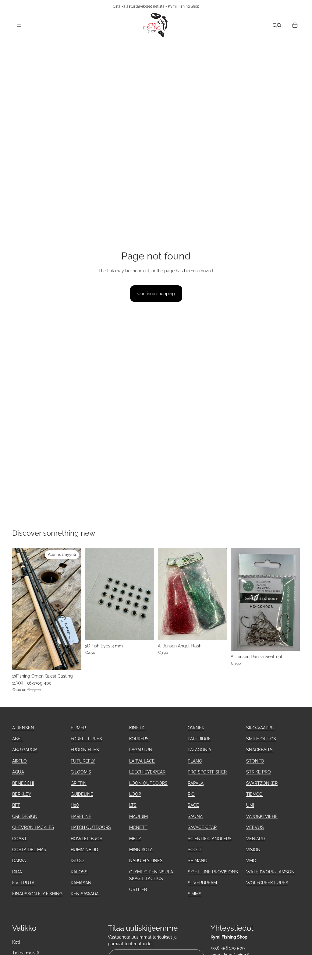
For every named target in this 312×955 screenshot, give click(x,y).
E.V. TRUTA (23, 882)
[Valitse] (217, 630)
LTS (132, 805)
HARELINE (81, 816)
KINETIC (137, 727)
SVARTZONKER (262, 783)
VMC (251, 860)
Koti (16, 942)
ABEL (17, 738)
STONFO (255, 761)
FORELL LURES (86, 738)
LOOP (135, 794)
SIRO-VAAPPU (260, 727)
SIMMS (194, 893)
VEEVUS (255, 827)
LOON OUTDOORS (148, 783)
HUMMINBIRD (84, 849)
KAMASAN (81, 882)
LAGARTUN (140, 749)
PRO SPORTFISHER (207, 772)
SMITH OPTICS (261, 738)
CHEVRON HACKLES (33, 827)
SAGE (193, 805)
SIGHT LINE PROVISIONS (213, 871)
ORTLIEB (138, 889)
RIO (191, 794)
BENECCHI (23, 783)
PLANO (195, 761)
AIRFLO (19, 761)
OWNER (196, 727)
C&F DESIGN (24, 816)
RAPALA (196, 783)
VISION (253, 849)
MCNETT (138, 827)
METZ (135, 838)
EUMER (78, 727)
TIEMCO (254, 794)
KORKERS (139, 738)
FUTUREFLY (83, 761)
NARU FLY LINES (146, 860)
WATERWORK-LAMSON (270, 871)
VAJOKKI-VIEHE (262, 816)
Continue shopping (156, 293)
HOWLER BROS (86, 838)
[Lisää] (71, 661)
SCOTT (195, 849)
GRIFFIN (79, 783)
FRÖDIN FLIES (85, 749)
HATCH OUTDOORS (91, 827)
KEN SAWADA (85, 893)
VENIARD (255, 838)
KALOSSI (79, 871)
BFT (16, 805)
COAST (19, 838)
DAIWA (19, 860)
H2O (75, 805)
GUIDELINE (82, 794)
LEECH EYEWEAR (147, 772)
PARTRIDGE (199, 738)
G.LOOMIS (81, 772)
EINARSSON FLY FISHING (37, 893)
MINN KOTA (141, 849)
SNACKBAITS (259, 749)
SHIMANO (197, 860)
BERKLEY (21, 794)
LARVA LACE (142, 761)
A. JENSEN (23, 727)
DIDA (17, 871)
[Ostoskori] (295, 25)
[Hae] (275, 25)
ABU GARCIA (24, 749)
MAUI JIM (138, 816)
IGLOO (77, 860)
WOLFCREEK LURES (267, 882)
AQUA (18, 772)
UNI (250, 805)
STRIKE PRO (258, 772)
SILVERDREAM (202, 882)
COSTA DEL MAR (29, 849)
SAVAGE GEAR (202, 827)
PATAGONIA (199, 749)
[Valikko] (19, 25)
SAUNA (195, 816)
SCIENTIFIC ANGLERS (210, 838)
